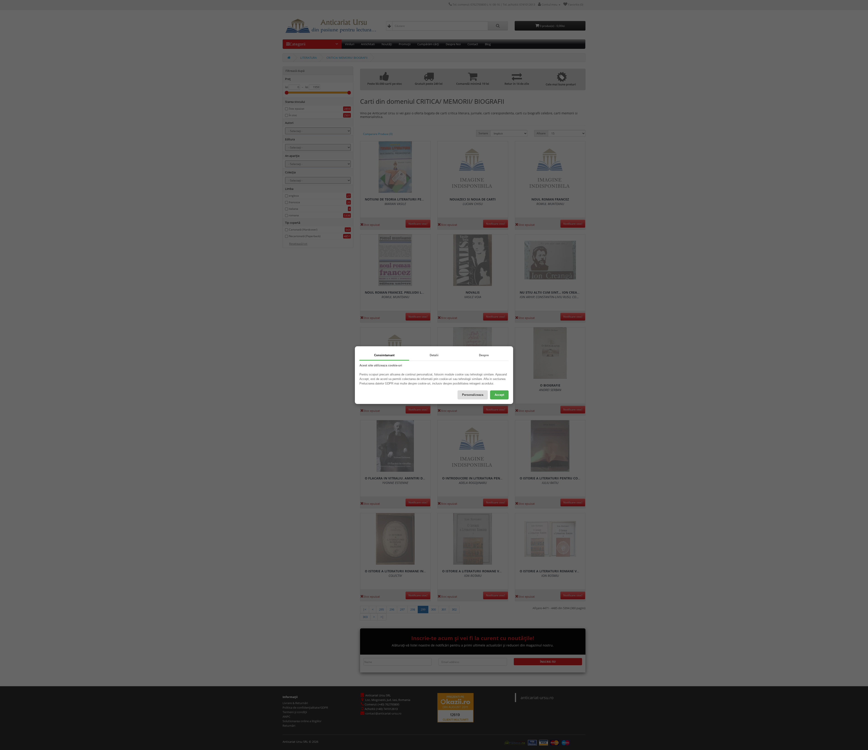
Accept (499, 394)
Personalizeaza (472, 394)
